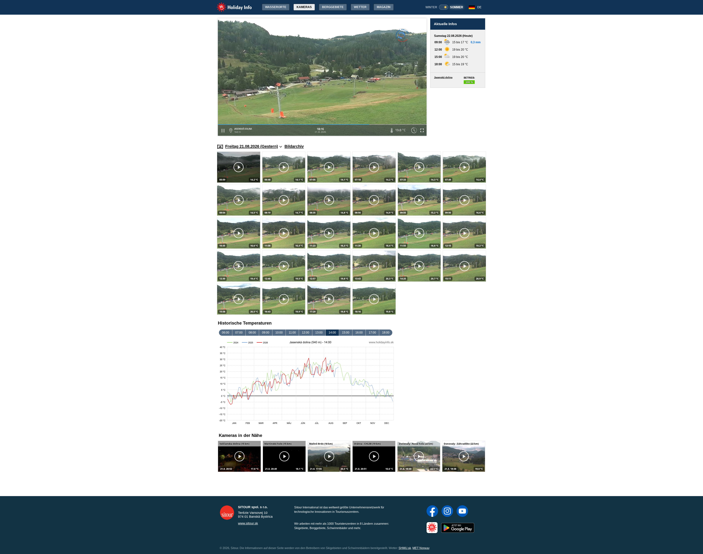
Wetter (360, 7)
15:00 (345, 332)
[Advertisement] (457, 112)
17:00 (372, 332)
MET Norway (420, 548)
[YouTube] (462, 511)
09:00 (265, 332)
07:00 (239, 332)
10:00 (279, 332)
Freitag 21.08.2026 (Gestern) (251, 146)
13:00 (319, 332)
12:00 (305, 332)
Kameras (304, 7)
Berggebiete (333, 7)
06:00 (225, 332)
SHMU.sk (405, 548)
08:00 (252, 332)
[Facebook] (432, 511)
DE (479, 7)
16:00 (359, 332)
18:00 (385, 332)
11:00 (292, 332)
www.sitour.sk (248, 523)
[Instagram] (447, 511)
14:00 (332, 332)
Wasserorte (275, 7)
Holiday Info (231, 5)
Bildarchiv (294, 146)
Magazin (383, 7)
